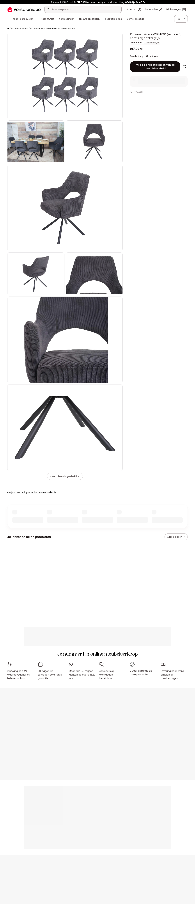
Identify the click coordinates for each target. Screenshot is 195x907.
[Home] (8, 28)
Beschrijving (136, 56)
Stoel (72, 28)
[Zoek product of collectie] (48, 9)
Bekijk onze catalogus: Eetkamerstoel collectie (31, 492)
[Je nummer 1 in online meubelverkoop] (24, 9)
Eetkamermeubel (38, 28)
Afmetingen (151, 56)
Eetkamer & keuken (19, 28)
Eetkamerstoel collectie (58, 28)
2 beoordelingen (152, 42)
